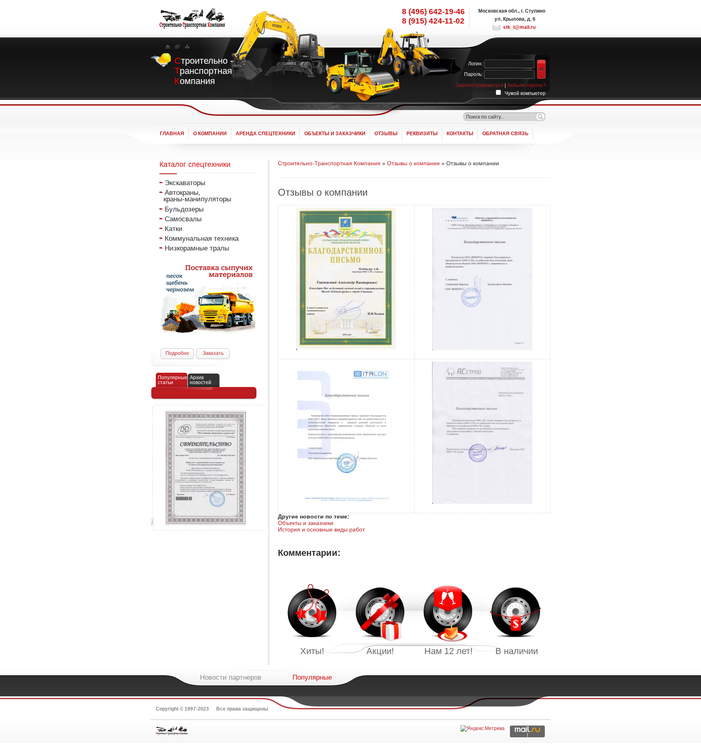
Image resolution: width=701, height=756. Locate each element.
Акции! (380, 651)
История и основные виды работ (321, 529)
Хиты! (312, 651)
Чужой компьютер (524, 93)
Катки (174, 229)
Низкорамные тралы (197, 248)
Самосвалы (183, 219)
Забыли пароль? (526, 85)
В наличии (516, 651)
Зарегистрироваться (479, 85)
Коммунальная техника (202, 238)
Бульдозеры (184, 209)
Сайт (192, 18)
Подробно (177, 353)
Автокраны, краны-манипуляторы (195, 195)
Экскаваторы (185, 183)
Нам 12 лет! (448, 651)
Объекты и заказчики (305, 523)
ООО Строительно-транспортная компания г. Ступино (171, 730)
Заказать (213, 353)
